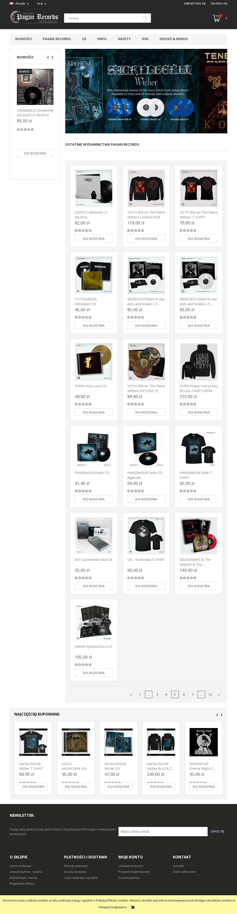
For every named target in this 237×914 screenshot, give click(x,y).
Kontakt (178, 866)
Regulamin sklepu (22, 883)
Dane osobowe (20, 866)
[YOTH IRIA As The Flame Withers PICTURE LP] (146, 361)
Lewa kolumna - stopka (26, 872)
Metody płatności (76, 866)
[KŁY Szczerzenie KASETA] (94, 535)
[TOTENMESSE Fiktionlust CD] (94, 275)
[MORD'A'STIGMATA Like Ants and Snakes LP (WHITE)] (146, 275)
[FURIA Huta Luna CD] (94, 361)
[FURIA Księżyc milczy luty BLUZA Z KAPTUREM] (199, 361)
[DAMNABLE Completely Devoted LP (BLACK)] (35, 87)
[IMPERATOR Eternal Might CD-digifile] (204, 742)
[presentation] (48, 57)
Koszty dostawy (75, 872)
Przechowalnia (128, 878)
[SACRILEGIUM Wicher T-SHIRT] (33, 742)
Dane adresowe (184, 872)
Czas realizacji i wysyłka (81, 878)
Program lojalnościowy (134, 872)
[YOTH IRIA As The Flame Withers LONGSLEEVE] (146, 188)
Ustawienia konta (130, 866)
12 (210, 694)
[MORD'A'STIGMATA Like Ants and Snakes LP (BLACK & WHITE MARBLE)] (199, 275)
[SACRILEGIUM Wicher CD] (118, 742)
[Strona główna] (37, 18)
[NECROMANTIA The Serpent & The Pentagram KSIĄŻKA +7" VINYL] (199, 535)
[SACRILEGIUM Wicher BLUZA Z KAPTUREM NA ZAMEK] (161, 742)
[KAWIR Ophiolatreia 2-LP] (94, 622)
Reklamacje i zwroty (23, 878)
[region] (146, 91)
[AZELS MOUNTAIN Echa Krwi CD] (76, 742)
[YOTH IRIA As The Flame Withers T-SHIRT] (199, 188)
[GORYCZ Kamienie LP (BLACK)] (94, 188)
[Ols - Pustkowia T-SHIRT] (146, 535)
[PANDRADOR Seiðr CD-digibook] (146, 448)
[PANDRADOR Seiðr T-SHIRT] (199, 448)
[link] (146, 91)
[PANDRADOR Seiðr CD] (94, 448)
